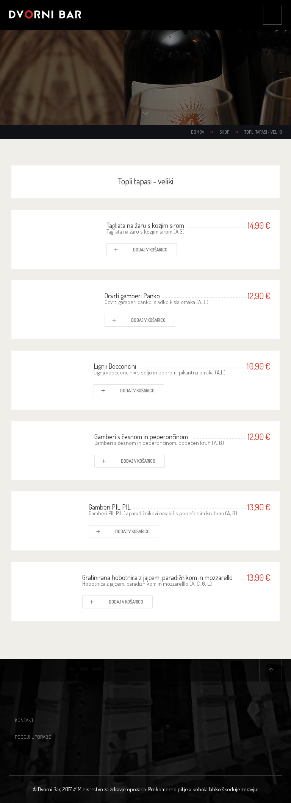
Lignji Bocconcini (115, 366)
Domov (197, 132)
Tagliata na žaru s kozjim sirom (145, 225)
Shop (224, 132)
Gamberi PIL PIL (110, 507)
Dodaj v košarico (150, 250)
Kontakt (24, 720)
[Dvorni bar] (45, 15)
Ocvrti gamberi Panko (132, 296)
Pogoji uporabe (33, 737)
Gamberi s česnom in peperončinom (141, 436)
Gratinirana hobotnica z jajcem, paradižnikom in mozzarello (157, 577)
